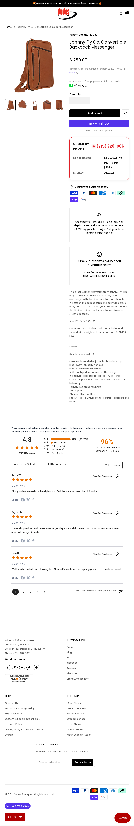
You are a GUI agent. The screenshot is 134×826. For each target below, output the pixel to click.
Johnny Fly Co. (88, 34)
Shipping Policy (13, 713)
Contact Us (11, 703)
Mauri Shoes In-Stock (79, 734)
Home (8, 27)
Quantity (75, 94)
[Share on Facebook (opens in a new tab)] (23, 500)
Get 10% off (15, 817)
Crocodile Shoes (76, 719)
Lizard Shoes (74, 724)
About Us (72, 662)
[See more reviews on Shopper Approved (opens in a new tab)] (33, 500)
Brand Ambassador (78, 678)
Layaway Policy (13, 724)
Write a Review (113, 465)
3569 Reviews (30, 453)
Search (9, 734)
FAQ (69, 657)
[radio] (67, 439)
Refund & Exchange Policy (19, 708)
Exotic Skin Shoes (76, 708)
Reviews (71, 668)
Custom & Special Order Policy (22, 719)
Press (70, 647)
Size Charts (73, 673)
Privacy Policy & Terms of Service (24, 729)
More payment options (99, 130)
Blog (69, 652)
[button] (125, 113)
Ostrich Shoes (75, 729)
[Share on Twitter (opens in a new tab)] (28, 499)
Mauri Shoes (74, 703)
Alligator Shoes (75, 713)
